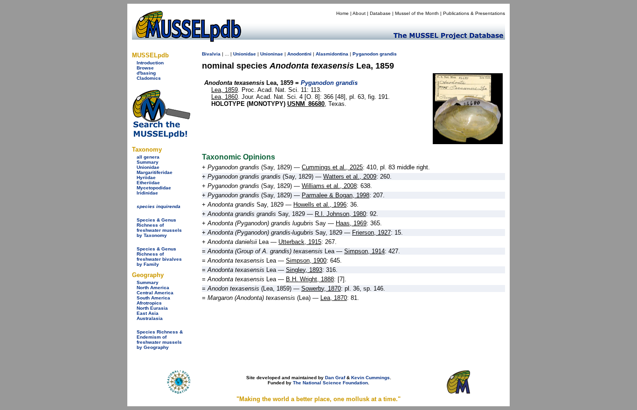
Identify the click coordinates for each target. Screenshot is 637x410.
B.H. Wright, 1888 (310, 279)
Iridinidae (147, 192)
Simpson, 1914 (364, 251)
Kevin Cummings (370, 377)
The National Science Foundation (330, 382)
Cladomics (149, 78)
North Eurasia (152, 308)
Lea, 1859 (224, 89)
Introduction (150, 62)
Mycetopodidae (154, 187)
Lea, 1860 (224, 96)
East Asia (148, 313)
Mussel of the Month (417, 13)
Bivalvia (211, 53)
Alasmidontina (332, 53)
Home (342, 13)
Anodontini (299, 53)
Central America (155, 292)
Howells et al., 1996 (319, 204)
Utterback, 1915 (299, 241)
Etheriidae (148, 182)
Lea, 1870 (333, 297)
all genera (148, 157)
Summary (148, 162)
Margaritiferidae (155, 172)
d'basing (146, 73)
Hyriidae (146, 177)
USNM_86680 (306, 103)
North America (153, 287)
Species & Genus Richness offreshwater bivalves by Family (159, 256)
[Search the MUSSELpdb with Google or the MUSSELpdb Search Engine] (161, 136)
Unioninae (271, 53)
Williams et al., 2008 (329, 185)
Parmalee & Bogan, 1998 (335, 195)
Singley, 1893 (304, 269)
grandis (388, 53)
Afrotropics (149, 303)
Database (380, 13)
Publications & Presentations (474, 13)
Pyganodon (365, 53)
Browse (145, 67)
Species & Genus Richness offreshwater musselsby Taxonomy (159, 227)
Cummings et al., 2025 (332, 167)
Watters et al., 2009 (349, 176)
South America (153, 297)
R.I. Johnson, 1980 (340, 213)
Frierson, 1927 (371, 232)
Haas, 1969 (351, 223)
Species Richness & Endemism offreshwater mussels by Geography (160, 339)
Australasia (150, 318)
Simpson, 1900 (306, 260)
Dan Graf (335, 377)
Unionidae (148, 167)
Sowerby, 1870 (321, 288)
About (359, 13)
